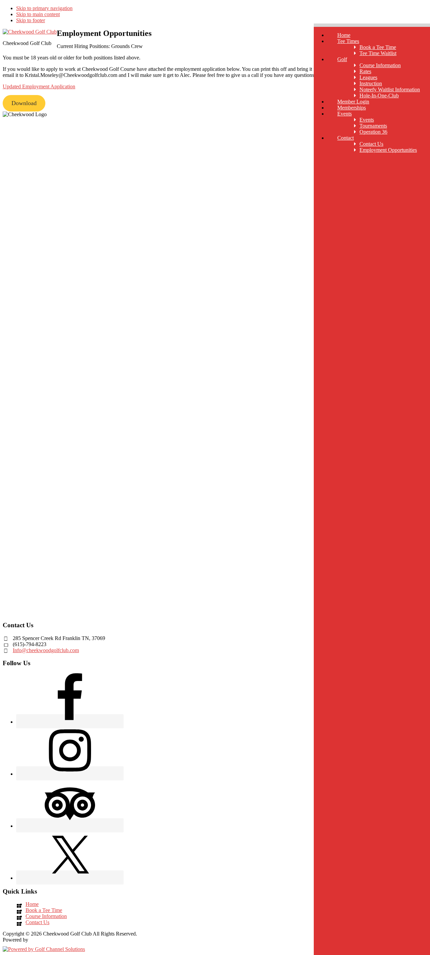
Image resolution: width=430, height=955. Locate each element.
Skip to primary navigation (44, 8)
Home (32, 904)
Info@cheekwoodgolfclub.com (46, 650)
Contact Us (37, 922)
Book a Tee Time (44, 910)
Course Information (46, 916)
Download (24, 103)
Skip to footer (30, 20)
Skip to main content (38, 14)
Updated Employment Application (39, 86)
